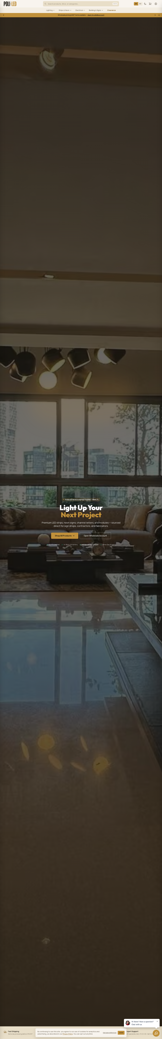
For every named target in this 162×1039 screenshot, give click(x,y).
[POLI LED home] (10, 3)
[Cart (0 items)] (150, 3)
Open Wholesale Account (95, 535)
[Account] (155, 3)
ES (140, 4)
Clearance (111, 10)
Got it (121, 1033)
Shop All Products (63, 535)
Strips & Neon (64, 10)
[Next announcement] (155, 15)
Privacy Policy (68, 1034)
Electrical (79, 10)
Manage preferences (109, 1033)
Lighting (49, 10)
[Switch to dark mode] (145, 4)
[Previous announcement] (3, 15)
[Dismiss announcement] (159, 15)
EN (136, 4)
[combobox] (81, 3)
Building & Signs (95, 10)
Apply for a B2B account (96, 15)
